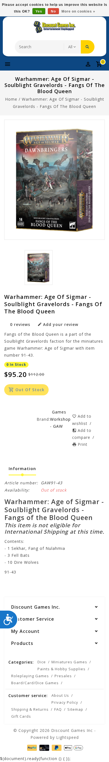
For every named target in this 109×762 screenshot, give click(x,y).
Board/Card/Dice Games (35, 682)
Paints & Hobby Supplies (61, 668)
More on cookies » (78, 11)
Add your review (60, 324)
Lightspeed (67, 737)
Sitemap (75, 709)
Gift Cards (21, 716)
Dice (41, 661)
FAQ (58, 709)
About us (60, 695)
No (53, 11)
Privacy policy (64, 702)
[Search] (87, 47)
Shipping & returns (30, 709)
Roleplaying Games (30, 675)
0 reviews (20, 324)
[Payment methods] (31, 747)
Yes (38, 11)
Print (82, 444)
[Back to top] (97, 748)
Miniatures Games (69, 661)
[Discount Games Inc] (54, 27)
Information (22, 468)
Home (11, 99)
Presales (63, 675)
